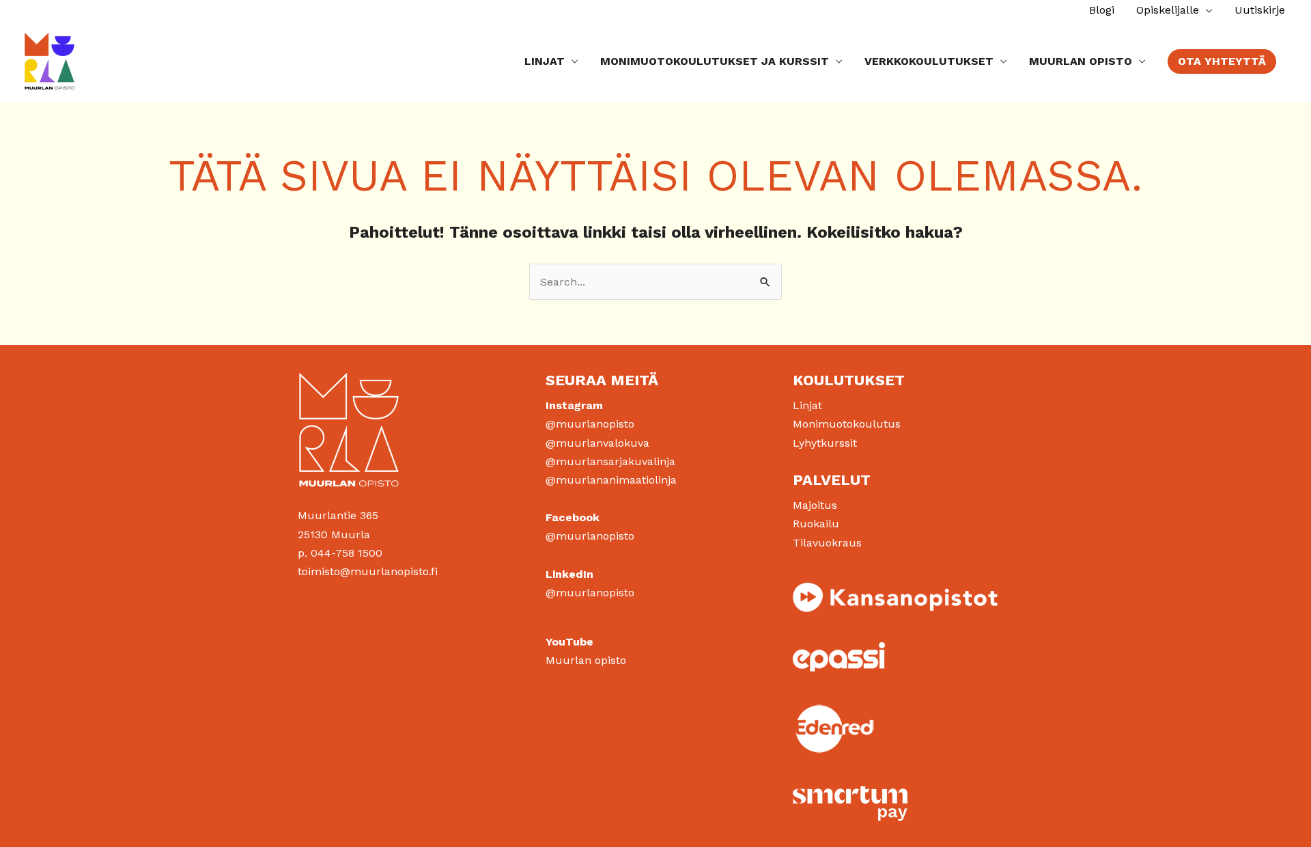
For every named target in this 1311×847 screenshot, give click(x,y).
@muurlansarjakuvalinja (610, 461)
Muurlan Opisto (1080, 61)
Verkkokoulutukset (928, 61)
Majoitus (815, 505)
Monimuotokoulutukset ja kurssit (714, 61)
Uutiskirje (1260, 9)
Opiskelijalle (1167, 9)
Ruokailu (816, 523)
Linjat (544, 61)
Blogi (1101, 9)
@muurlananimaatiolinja (611, 479)
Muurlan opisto (586, 660)
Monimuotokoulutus (847, 423)
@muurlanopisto (590, 423)
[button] (1222, 61)
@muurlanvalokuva (597, 442)
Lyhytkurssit (825, 442)
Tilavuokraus (827, 542)
